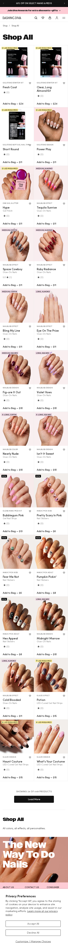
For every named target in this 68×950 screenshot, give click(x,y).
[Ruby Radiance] (51, 244)
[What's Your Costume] (51, 737)
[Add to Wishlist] (30, 83)
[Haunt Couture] (17, 737)
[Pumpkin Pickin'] (51, 552)
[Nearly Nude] (17, 429)
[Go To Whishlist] (42, 17)
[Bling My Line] (17, 306)
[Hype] (17, 183)
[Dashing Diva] (12, 18)
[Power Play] (51, 124)
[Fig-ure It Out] (17, 367)
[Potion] (51, 675)
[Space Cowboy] (17, 244)
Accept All (33, 923)
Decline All (33, 932)
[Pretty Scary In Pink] (51, 490)
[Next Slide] (64, 3)
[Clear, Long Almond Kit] (51, 62)
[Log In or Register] (56, 17)
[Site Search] (36, 17)
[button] (34, 10)
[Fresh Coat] (17, 62)
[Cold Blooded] (17, 675)
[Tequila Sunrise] (51, 183)
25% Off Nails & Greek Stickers (34, 3)
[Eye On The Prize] (51, 306)
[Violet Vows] (51, 367)
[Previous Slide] (3, 3)
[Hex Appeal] (17, 613)
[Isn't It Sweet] (51, 429)
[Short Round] (17, 124)
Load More (34, 799)
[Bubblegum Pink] (17, 490)
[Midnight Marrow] (51, 613)
